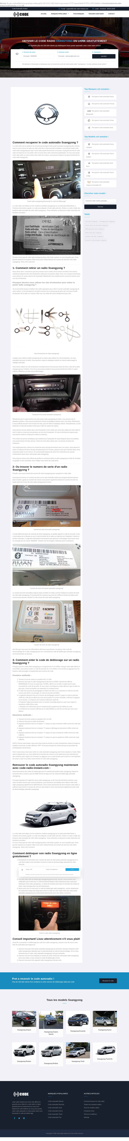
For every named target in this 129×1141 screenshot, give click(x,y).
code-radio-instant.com (64, 1133)
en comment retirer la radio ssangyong (55, 458)
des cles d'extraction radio (35, 274)
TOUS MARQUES (78, 14)
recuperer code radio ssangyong (94, 236)
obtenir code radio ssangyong (93, 232)
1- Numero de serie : (29, 52)
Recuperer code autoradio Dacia (103, 96)
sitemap (86, 1117)
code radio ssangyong (91, 221)
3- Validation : (96, 52)
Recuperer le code (108, 980)
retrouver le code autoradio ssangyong (95, 240)
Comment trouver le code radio (94, 1101)
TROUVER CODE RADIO (96, 14)
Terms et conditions (90, 1114)
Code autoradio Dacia (55, 1111)
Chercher (100, 206)
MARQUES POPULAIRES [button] (59, 14)
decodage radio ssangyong (107, 221)
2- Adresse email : (63, 52)
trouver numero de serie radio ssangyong (96, 225)
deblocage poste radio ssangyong (94, 229)
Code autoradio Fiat (54, 1117)
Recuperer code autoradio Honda (103, 104)
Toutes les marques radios (92, 1104)
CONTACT (111, 14)
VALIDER (104, 56)
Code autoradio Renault (56, 1104)
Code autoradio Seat (55, 1108)
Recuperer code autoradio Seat (102, 127)
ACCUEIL (44, 14)
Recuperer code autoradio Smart (103, 120)
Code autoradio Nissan (55, 1101)
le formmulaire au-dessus (23, 654)
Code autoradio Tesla (55, 1114)
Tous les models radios (91, 1108)
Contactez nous (89, 1111)
